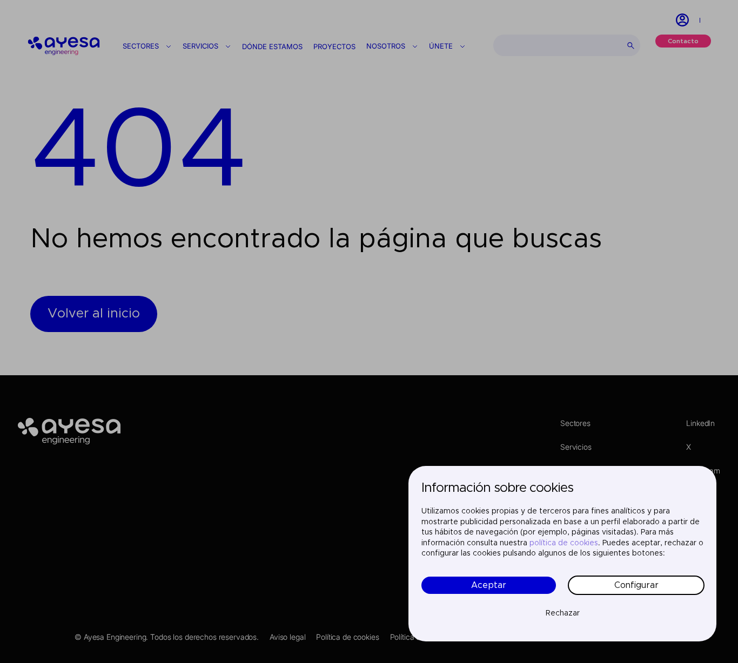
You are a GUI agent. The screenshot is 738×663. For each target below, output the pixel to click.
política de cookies (563, 543)
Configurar (636, 585)
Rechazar (563, 613)
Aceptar (488, 585)
